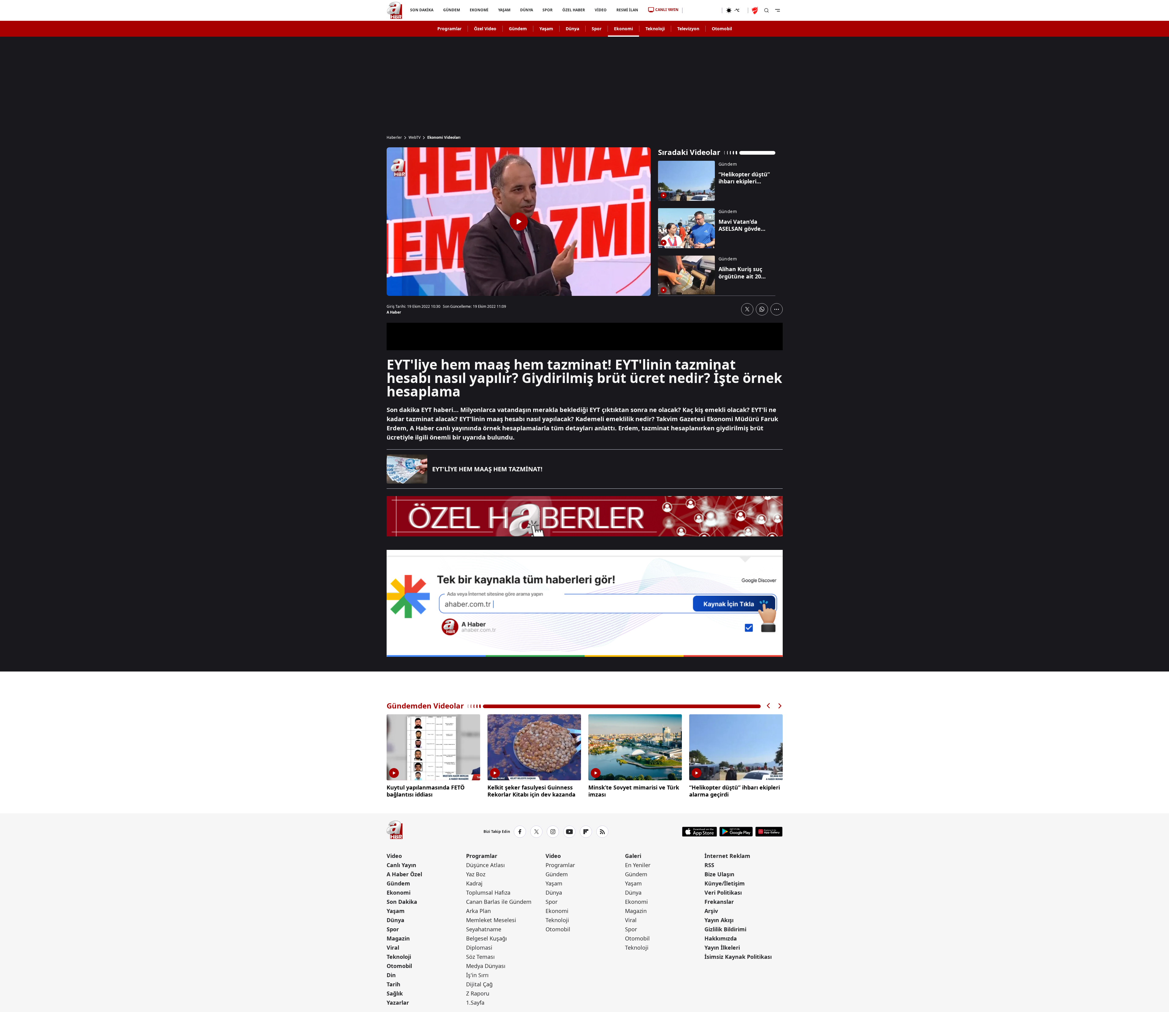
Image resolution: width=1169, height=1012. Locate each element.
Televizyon (688, 28)
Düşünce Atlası (485, 865)
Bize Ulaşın (719, 874)
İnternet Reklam (727, 855)
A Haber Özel (404, 874)
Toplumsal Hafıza (488, 892)
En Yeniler (637, 865)
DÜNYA (526, 10)
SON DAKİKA (421, 10)
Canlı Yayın (401, 865)
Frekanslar (719, 901)
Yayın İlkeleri (722, 947)
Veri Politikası (723, 892)
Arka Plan (478, 910)
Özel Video (485, 28)
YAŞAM (504, 10)
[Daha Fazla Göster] (776, 309)
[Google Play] (736, 832)
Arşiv (711, 910)
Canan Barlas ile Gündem (498, 901)
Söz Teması (480, 956)
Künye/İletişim (724, 883)
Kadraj (474, 883)
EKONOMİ (478, 10)
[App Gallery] (768, 832)
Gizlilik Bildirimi (725, 929)
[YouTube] (569, 832)
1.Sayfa (475, 1002)
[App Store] (699, 832)
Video (394, 855)
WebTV (415, 137)
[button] (769, 706)
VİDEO (601, 10)
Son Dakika (402, 901)
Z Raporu (477, 993)
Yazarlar (398, 1002)
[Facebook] (520, 832)
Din (391, 975)
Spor (596, 28)
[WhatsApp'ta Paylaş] (762, 309)
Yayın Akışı (718, 920)
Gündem (518, 28)
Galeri (633, 855)
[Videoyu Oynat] (518, 221)
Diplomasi (479, 947)
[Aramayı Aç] (766, 10)
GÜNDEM (451, 10)
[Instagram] (553, 832)
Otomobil (722, 28)
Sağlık (395, 993)
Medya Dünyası (485, 966)
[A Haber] (395, 10)
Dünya (572, 28)
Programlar (449, 28)
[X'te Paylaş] (747, 309)
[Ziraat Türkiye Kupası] (755, 10)
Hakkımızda (720, 938)
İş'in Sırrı (477, 975)
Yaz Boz (475, 874)
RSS (709, 865)
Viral (393, 947)
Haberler (394, 137)
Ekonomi (623, 28)
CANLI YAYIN (666, 9)
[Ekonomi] (702, 10)
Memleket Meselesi (491, 920)
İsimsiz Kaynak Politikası (738, 956)
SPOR (547, 10)
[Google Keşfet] (585, 603)
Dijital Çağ (479, 984)
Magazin (398, 938)
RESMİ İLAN (627, 10)
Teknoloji (655, 28)
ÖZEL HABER (573, 10)
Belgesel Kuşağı (486, 938)
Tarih (393, 984)
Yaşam (546, 28)
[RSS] (602, 832)
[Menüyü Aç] (777, 10)
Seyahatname (483, 929)
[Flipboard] (586, 832)
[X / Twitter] (536, 832)
